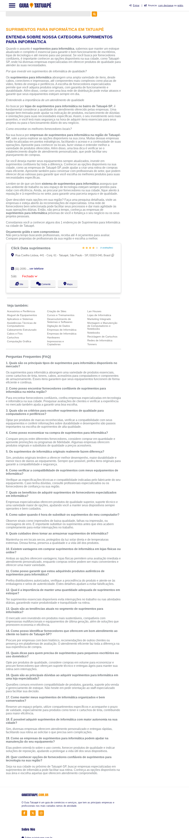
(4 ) (106, 248)
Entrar (136, 5)
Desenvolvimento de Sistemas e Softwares (59, 320)
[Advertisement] (158, 43)
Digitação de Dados (58, 325)
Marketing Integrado (99, 319)
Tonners (92, 344)
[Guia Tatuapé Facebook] (25, 813)
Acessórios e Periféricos (21, 311)
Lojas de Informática (99, 315)
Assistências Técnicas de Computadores (21, 324)
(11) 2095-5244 (24, 268)
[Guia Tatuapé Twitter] (34, 813)
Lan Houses (94, 311)
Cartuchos (13, 337)
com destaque (165, 5)
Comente (47, 284)
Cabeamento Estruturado (22, 329)
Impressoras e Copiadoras (55, 343)
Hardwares (53, 337)
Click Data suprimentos (31, 248)
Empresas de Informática (61, 329)
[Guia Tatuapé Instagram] (42, 813)
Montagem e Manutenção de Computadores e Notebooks (102, 325)
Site (21, 284)
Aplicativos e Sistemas (20, 319)
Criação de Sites (56, 311)
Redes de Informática (99, 340)
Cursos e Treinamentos (60, 315)
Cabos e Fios (15, 333)
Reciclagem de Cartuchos (102, 336)
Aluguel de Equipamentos (22, 315)
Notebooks (93, 332)
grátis (180, 5)
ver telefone (37, 268)
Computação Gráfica (19, 341)
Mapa (73, 284)
